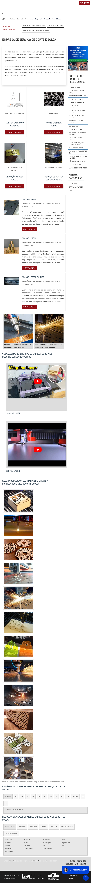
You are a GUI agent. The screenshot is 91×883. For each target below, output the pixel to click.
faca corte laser (76, 148)
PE (56, 796)
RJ (16, 796)
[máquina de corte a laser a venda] (18, 622)
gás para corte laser (77, 161)
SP (33, 796)
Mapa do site (80, 864)
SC (45, 796)
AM (83, 796)
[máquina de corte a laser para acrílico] (18, 768)
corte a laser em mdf (77, 96)
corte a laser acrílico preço (78, 91)
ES (28, 796)
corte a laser (74, 87)
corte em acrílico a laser (76, 122)
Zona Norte (22, 827)
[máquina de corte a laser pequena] (18, 695)
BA (62, 796)
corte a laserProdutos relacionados (77, 79)
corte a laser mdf (76, 99)
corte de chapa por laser (77, 112)
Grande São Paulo (67, 827)
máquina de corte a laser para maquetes (36, 30)
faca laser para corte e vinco (78, 152)
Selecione (8, 796)
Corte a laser (74, 184)
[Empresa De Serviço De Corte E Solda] (18, 328)
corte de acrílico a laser (76, 106)
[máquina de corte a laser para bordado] (18, 525)
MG (22, 796)
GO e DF (75, 796)
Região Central (10, 827)
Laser (71, 190)
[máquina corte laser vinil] (18, 549)
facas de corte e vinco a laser (78, 157)
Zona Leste (53, 827)
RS (51, 796)
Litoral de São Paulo (11, 833)
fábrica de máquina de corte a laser (77, 143)
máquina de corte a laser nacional (34, 25)
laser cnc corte (75, 165)
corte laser (74, 126)
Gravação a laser (76, 187)
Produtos (69, 864)
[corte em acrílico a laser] (18, 743)
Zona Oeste (33, 827)
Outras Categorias (75, 176)
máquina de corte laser (55, 25)
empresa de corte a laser (76, 138)
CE (68, 796)
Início (72, 861)
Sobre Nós (81, 861)
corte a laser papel (77, 102)
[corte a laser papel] (18, 719)
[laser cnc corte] (18, 598)
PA (6, 803)
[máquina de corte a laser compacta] (18, 671)
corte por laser (75, 129)
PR (39, 796)
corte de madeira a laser (76, 117)
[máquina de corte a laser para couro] (18, 573)
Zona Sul (43, 827)
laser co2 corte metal (78, 168)
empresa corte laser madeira (77, 133)
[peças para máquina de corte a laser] (18, 501)
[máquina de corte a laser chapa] (18, 646)
